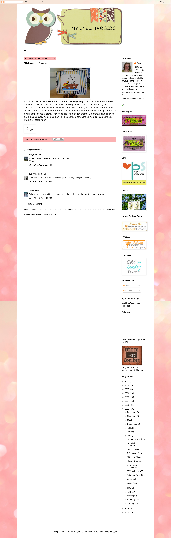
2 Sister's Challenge (68, 101)
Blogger (113, 532)
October (131, 420)
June (129, 436)
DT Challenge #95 (135, 471)
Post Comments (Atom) (46, 214)
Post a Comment (34, 204)
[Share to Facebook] (61, 139)
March (130, 496)
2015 (127, 397)
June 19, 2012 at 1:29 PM (40, 198)
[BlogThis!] (56, 139)
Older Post (110, 210)
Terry (31, 190)
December (132, 412)
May (129, 488)
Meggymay (34, 154)
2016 (127, 393)
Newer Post (29, 210)
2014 (127, 401)
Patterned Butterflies (136, 475)
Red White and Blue (136, 439)
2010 (127, 512)
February (131, 500)
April (129, 492)
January (131, 504)
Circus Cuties (133, 449)
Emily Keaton (35, 174)
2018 (127, 385)
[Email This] (53, 139)
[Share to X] (58, 139)
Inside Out (131, 479)
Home (26, 51)
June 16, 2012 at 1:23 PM (40, 165)
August (130, 428)
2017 (127, 389)
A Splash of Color (134, 453)
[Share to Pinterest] (63, 139)
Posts (127, 286)
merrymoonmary (90, 532)
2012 (127, 409)
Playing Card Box (134, 461)
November (132, 416)
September (132, 424)
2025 (127, 381)
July (129, 432)
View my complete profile (133, 99)
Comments (130, 291)
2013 (127, 405)
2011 (127, 508)
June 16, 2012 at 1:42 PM (40, 181)
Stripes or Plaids (134, 457)
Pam (139, 63)
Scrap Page (132, 483)
